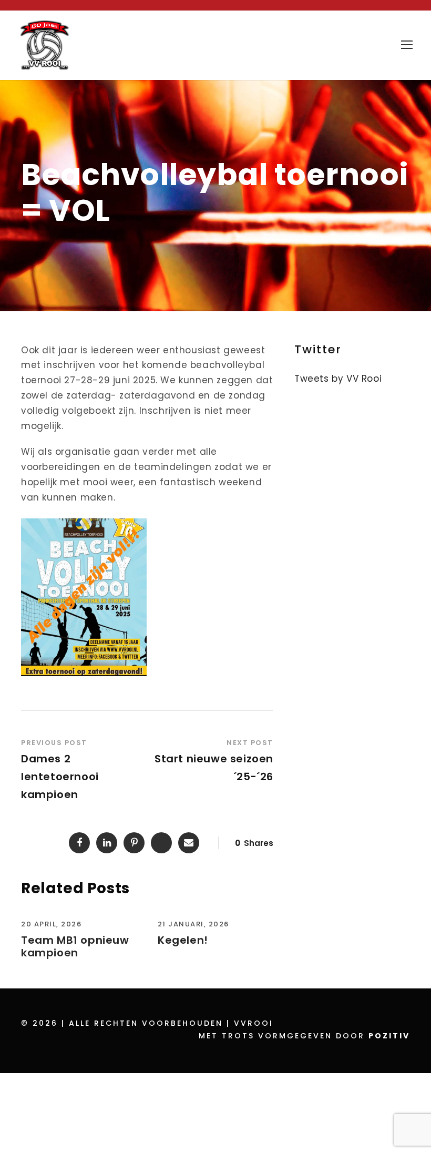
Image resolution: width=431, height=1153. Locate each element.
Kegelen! (183, 940)
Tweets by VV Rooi (338, 378)
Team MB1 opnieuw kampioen (75, 946)
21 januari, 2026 (193, 924)
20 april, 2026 (51, 924)
